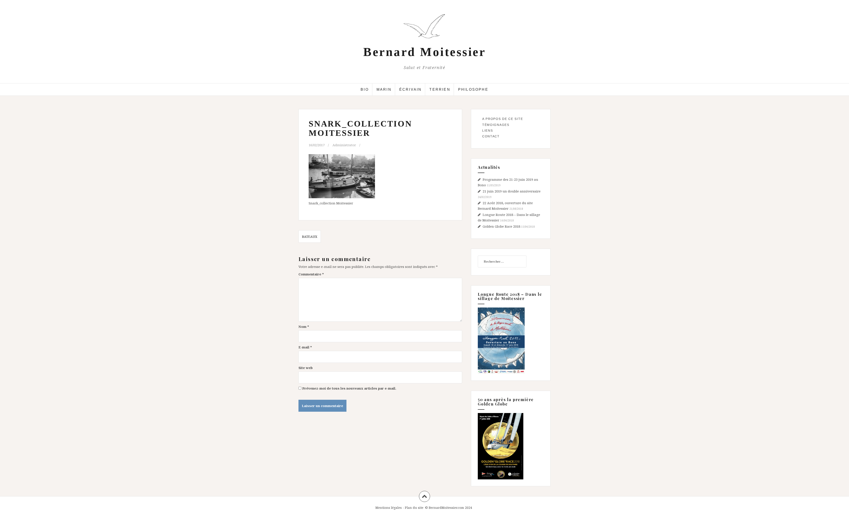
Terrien (439, 89)
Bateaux (309, 236)
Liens (487, 130)
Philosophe (473, 89)
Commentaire (311, 274)
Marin (384, 89)
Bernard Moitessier (424, 52)
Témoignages (495, 125)
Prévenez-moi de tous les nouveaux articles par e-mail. (349, 388)
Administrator (344, 145)
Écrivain (410, 89)
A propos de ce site (502, 119)
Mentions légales (388, 507)
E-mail (305, 347)
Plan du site (414, 507)
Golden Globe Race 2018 (501, 226)
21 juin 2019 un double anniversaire (512, 191)
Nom (303, 326)
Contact (491, 136)
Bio (365, 89)
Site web (305, 367)
